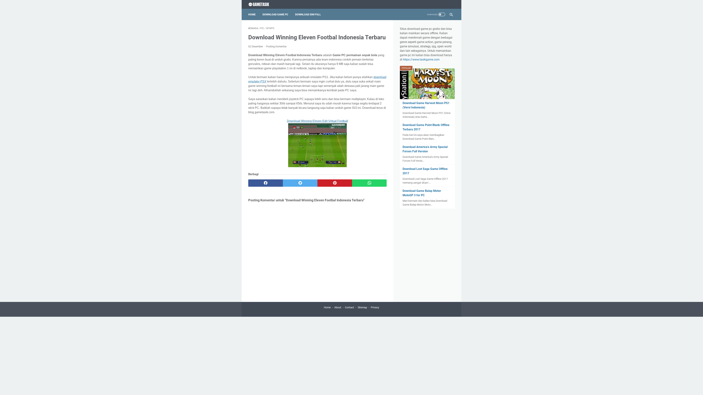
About (337, 307)
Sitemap (362, 307)
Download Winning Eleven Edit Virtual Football (317, 121)
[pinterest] (334, 183)
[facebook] (265, 183)
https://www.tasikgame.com (421, 59)
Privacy (375, 307)
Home (252, 14)
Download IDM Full (308, 14)
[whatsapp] (369, 183)
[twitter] (300, 183)
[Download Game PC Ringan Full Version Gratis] (262, 4)
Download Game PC (275, 14)
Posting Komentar (276, 46)
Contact (349, 307)
